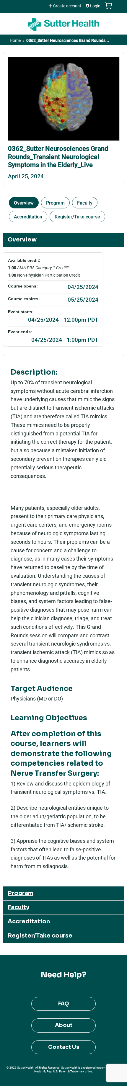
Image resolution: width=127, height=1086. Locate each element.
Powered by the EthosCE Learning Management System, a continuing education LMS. (103, 1081)
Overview (24, 203)
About (63, 1025)
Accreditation (28, 216)
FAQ (63, 1003)
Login (95, 6)
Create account (67, 6)
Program (55, 203)
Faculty (84, 203)
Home (15, 40)
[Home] (63, 22)
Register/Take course (77, 216)
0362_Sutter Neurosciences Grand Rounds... (67, 40)
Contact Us (63, 1047)
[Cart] (108, 9)
